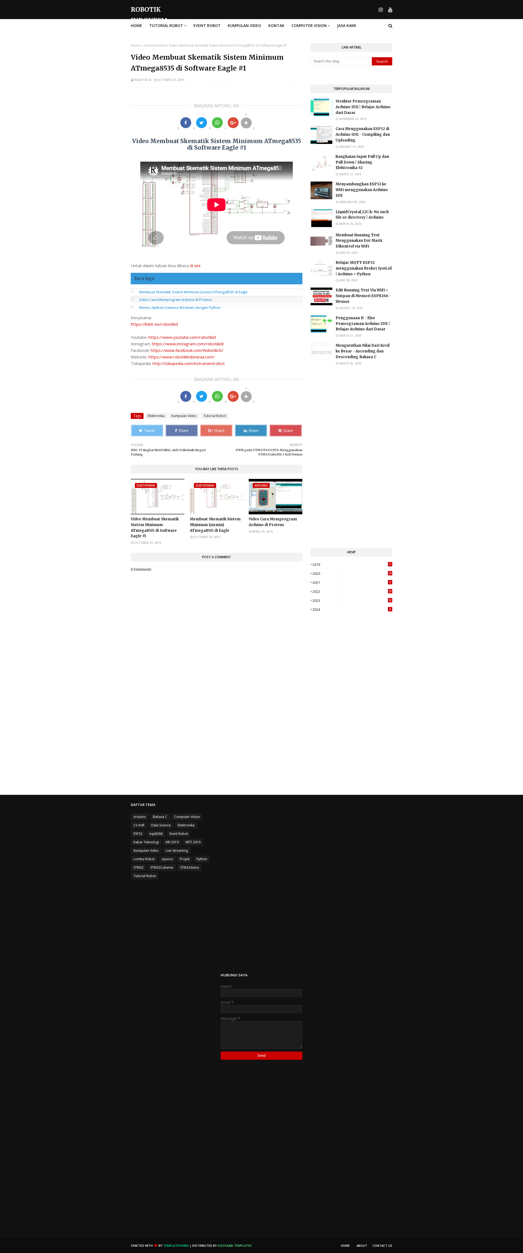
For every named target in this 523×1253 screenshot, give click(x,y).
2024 (351, 609)
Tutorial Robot (155, 45)
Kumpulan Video (184, 415)
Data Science (161, 825)
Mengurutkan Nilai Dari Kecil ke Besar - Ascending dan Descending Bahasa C (363, 351)
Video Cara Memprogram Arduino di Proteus (175, 299)
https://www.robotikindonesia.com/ (181, 357)
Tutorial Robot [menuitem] (166, 25)
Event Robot (178, 833)
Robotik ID (142, 80)
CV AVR (138, 825)
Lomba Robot (144, 859)
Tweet (149, 430)
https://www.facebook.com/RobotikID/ (187, 350)
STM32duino (189, 867)
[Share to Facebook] (185, 122)
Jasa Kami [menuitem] (346, 25)
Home (135, 45)
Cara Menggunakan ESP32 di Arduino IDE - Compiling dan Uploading (363, 134)
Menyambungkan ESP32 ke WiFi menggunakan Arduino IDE (362, 190)
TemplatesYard (176, 1245)
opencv (167, 859)
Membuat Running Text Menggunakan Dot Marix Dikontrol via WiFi (359, 241)
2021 (351, 582)
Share (183, 430)
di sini (195, 265)
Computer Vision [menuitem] (309, 25)
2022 (352, 591)
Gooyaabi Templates (235, 1245)
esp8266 (156, 833)
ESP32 (137, 833)
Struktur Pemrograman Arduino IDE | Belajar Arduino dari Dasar (363, 107)
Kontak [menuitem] (276, 25)
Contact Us (382, 1245)
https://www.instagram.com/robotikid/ (188, 343)
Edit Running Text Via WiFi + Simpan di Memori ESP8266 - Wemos (363, 296)
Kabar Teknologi (146, 842)
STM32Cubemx (161, 867)
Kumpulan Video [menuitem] (244, 25)
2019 (352, 564)
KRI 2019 (172, 842)
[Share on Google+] (233, 122)
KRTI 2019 (193, 842)
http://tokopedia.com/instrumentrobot (189, 363)
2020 (352, 573)
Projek (185, 859)
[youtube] (389, 10)
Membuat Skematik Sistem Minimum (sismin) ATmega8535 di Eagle (193, 291)
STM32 (138, 867)
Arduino (139, 816)
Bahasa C (160, 816)
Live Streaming (177, 850)
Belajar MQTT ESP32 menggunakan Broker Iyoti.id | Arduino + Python (364, 268)
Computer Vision (187, 816)
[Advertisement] (351, 456)
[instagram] (380, 10)
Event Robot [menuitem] (207, 25)
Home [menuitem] (136, 25)
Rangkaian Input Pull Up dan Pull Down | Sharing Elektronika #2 (362, 162)
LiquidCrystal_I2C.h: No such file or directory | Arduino (362, 215)
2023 (352, 600)
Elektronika (156, 415)
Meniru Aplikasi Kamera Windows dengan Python (180, 307)
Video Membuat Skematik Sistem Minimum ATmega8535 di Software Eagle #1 (155, 527)
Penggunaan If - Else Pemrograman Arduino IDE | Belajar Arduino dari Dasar (363, 324)
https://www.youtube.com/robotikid (182, 337)
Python (201, 859)
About (362, 1245)
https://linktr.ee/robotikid (154, 324)
